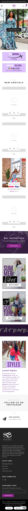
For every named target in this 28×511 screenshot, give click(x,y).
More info (18, 508)
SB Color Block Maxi (14, 189)
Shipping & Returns (7, 463)
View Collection (14, 29)
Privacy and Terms (7, 471)
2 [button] (15, 48)
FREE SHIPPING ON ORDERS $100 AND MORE (14, 1)
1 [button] (13, 48)
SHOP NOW (14, 246)
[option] (14, 29)
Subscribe (8, 495)
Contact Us (5, 468)
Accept (9, 508)
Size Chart (5, 466)
